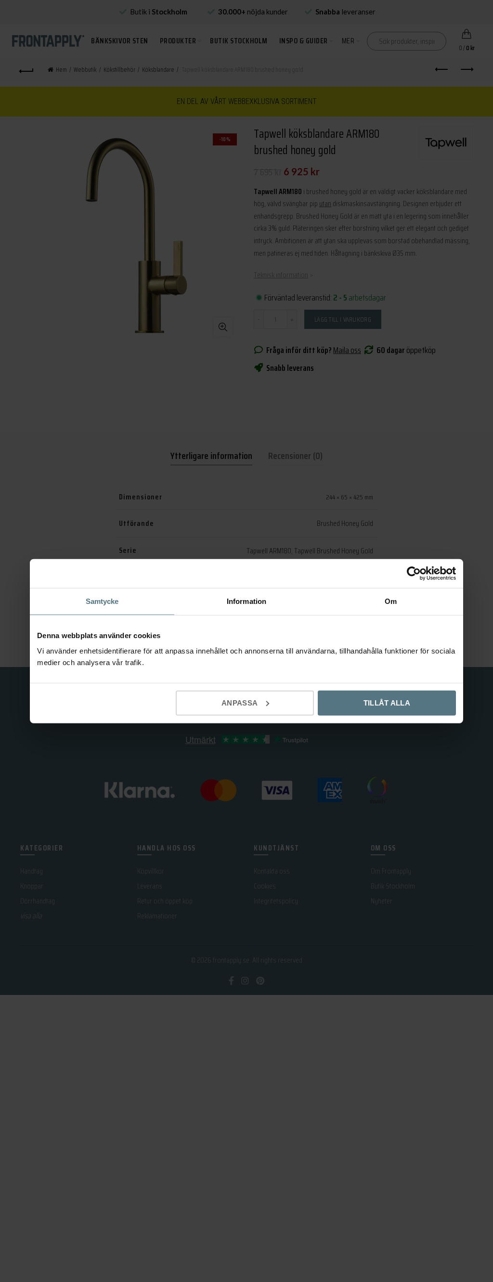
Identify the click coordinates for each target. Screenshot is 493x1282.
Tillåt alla (386, 702)
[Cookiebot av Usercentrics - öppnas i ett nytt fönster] (414, 573)
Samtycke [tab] (102, 601)
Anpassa (239, 702)
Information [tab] (246, 601)
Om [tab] (391, 601)
